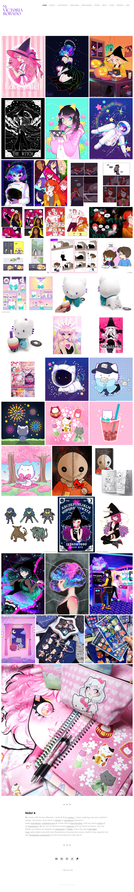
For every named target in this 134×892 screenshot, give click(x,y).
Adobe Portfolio (70, 885)
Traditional (74, 5)
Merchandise (87, 5)
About (104, 5)
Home (44, 5)
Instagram (59, 829)
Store (112, 5)
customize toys (48, 823)
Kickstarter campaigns (40, 834)
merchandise (76, 823)
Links (128, 5)
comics (71, 817)
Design (97, 5)
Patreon (120, 5)
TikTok (70, 829)
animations (36, 823)
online (100, 823)
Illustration (62, 5)
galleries (70, 826)
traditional (68, 820)
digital (58, 820)
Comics (52, 5)
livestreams (33, 826)
